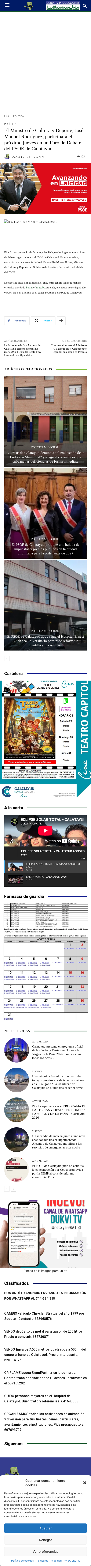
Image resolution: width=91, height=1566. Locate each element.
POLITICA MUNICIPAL (45, 447)
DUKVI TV (18, 156)
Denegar (45, 1540)
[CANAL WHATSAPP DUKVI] (45, 1234)
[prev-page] (7, 658)
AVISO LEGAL (72, 1560)
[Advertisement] (45, 61)
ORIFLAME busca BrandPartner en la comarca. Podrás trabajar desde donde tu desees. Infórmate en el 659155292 (45, 1378)
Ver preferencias (45, 1551)
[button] (85, 1483)
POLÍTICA (18, 116)
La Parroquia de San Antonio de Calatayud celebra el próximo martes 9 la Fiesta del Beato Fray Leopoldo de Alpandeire (22, 350)
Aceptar (45, 1528)
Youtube (40, 287)
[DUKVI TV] (7, 156)
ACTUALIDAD (40, 1042)
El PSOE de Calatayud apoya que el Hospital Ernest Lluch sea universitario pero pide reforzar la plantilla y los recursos (45, 640)
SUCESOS (37, 1071)
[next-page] (13, 658)
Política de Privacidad (49, 1560)
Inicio (7, 116)
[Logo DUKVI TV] (28, 5)
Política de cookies (22, 1560)
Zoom (29, 287)
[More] (61, 320)
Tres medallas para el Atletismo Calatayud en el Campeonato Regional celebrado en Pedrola (69, 348)
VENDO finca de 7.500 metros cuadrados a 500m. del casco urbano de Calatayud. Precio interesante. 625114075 (45, 1354)
